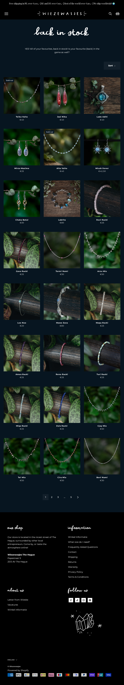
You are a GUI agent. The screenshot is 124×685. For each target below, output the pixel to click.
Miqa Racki (22, 426)
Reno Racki (62, 374)
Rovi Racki (102, 220)
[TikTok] (77, 600)
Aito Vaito (62, 168)
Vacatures (13, 604)
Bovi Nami (102, 477)
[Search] (110, 13)
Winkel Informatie (77, 537)
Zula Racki (62, 426)
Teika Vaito (22, 117)
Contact (72, 552)
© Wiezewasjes (14, 666)
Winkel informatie (17, 609)
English (11, 660)
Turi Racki (102, 374)
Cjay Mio (102, 426)
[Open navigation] (6, 13)
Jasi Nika (62, 117)
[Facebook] (71, 600)
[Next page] (78, 497)
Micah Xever (102, 168)
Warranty (73, 567)
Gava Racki (22, 271)
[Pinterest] (90, 600)
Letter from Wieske (18, 599)
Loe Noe (21, 323)
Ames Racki (22, 374)
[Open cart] (117, 13)
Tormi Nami (62, 271)
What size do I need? (79, 542)
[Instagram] (84, 600)
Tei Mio (22, 477)
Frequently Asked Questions (83, 547)
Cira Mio (61, 477)
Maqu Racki (102, 323)
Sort (110, 65)
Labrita (62, 220)
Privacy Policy (75, 572)
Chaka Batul (21, 220)
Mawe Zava (62, 323)
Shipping (73, 557)
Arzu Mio (102, 271)
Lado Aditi (102, 117)
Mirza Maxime (21, 168)
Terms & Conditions (78, 577)
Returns (72, 562)
